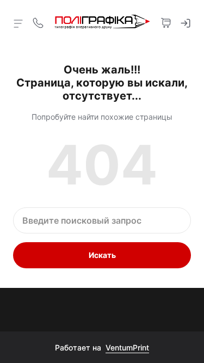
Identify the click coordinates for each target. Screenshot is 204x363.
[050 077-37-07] (38, 21)
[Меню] (18, 22)
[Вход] (185, 21)
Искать (102, 255)
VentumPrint (127, 347)
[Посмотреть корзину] (165, 21)
